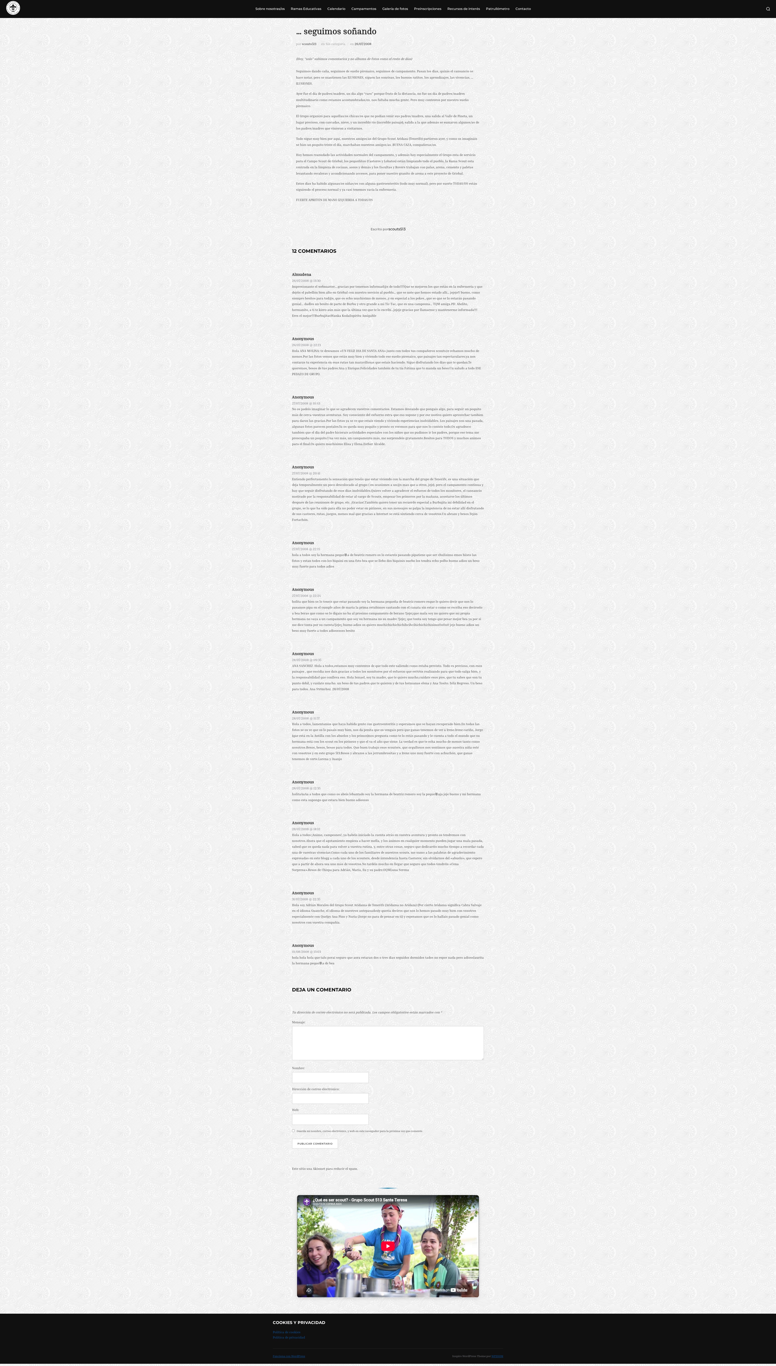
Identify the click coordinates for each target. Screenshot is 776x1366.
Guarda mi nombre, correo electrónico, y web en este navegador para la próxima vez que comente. (360, 1131)
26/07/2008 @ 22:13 (306, 345)
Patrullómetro (497, 9)
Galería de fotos (395, 9)
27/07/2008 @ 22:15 (306, 549)
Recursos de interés (463, 9)
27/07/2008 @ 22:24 (306, 596)
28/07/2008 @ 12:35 (306, 788)
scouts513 (309, 44)
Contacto (523, 9)
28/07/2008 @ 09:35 (306, 660)
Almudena (301, 274)
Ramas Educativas (306, 9)
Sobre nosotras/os (270, 9)
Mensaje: (298, 1022)
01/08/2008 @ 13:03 (306, 952)
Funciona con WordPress (289, 1356)
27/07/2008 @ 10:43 (306, 403)
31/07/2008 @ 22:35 (306, 899)
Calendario (336, 9)
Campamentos (363, 9)
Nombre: (298, 1068)
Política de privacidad (289, 1337)
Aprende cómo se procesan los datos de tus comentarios (401, 1169)
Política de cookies (286, 1332)
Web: (295, 1110)
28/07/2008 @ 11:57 (306, 718)
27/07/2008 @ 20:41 (306, 473)
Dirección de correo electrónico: (316, 1089)
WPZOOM (497, 1356)
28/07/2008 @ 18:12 (306, 829)
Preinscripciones (427, 9)
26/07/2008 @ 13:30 (306, 281)
